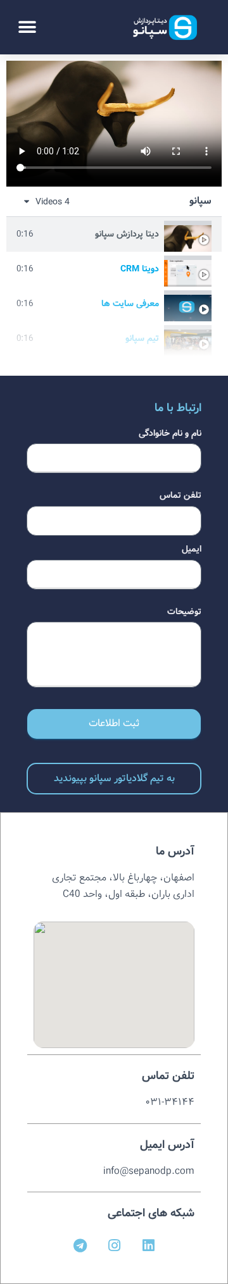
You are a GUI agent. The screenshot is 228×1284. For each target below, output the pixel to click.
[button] (27, 27)
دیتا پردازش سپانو (127, 234)
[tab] (114, 234)
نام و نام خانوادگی (170, 433)
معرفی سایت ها (130, 304)
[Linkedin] (148, 1245)
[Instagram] (114, 1245)
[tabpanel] (114, 124)
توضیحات (184, 612)
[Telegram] (80, 1245)
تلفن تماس (180, 495)
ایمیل (191, 549)
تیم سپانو (142, 338)
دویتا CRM (139, 269)
